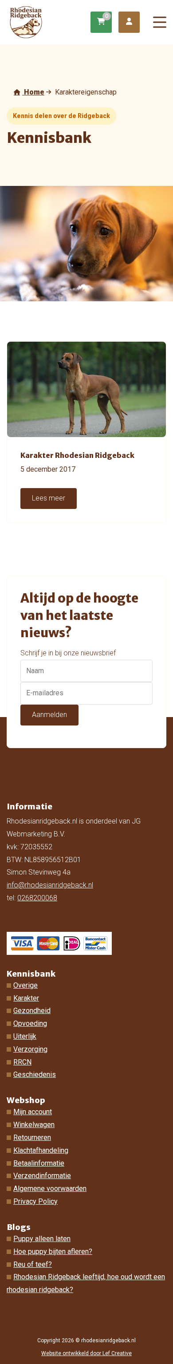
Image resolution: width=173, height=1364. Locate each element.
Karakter (26, 998)
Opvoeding (30, 1023)
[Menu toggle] (159, 22)
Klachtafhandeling (40, 1150)
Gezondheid (32, 1010)
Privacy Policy (35, 1201)
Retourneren (32, 1137)
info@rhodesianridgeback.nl (50, 885)
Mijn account (32, 1112)
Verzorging (30, 1049)
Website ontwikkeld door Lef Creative (86, 1353)
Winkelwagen (34, 1124)
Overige (25, 985)
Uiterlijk (24, 1036)
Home (33, 92)
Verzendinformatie (42, 1175)
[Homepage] (49, 21)
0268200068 (37, 898)
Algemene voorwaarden (49, 1188)
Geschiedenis (34, 1074)
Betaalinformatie (38, 1163)
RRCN (22, 1062)
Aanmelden (49, 714)
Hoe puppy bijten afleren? (52, 1251)
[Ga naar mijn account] (129, 22)
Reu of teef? (32, 1264)
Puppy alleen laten (42, 1238)
